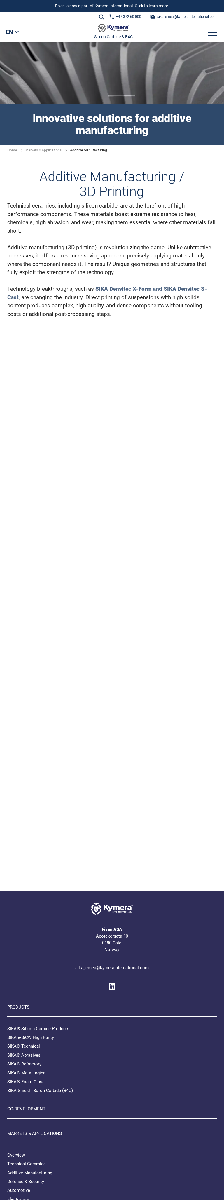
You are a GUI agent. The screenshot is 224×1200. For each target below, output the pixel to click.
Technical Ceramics (26, 1163)
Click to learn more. (152, 6)
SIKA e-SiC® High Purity (30, 1037)
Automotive (18, 1190)
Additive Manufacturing (29, 1172)
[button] (212, 32)
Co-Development (26, 1109)
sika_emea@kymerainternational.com (187, 17)
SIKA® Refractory (24, 1064)
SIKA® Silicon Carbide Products (38, 1028)
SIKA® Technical (23, 1046)
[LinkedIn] (112, 986)
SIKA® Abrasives (24, 1055)
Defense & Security (25, 1181)
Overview (16, 1155)
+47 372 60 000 (128, 17)
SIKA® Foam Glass (26, 1081)
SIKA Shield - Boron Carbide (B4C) (40, 1090)
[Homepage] (113, 29)
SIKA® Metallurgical (27, 1073)
